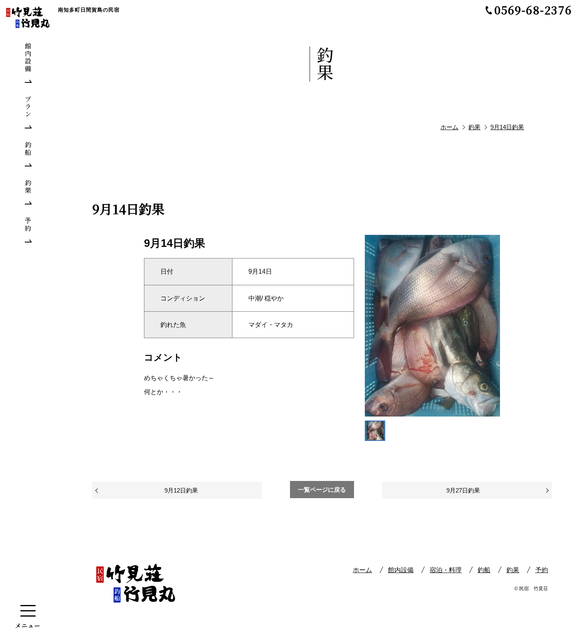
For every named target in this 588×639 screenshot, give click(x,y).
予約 (541, 570)
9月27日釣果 (463, 490)
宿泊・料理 (446, 570)
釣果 (512, 570)
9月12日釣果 (181, 490)
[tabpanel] (432, 326)
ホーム (362, 570)
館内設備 (401, 570)
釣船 (484, 570)
